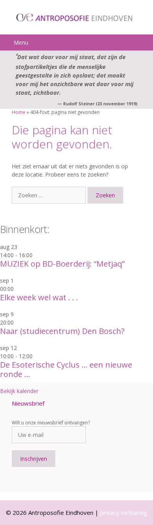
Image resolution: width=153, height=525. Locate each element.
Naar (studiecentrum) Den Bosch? (62, 331)
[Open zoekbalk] (145, 42)
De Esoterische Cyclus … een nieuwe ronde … (66, 369)
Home (19, 112)
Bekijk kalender (19, 391)
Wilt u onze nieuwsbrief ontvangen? (51, 422)
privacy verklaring (123, 512)
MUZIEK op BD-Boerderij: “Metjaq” (62, 263)
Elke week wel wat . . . (39, 297)
